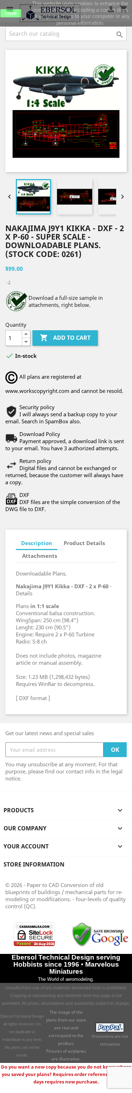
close (11, 13)
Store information (34, 864)
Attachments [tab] (39, 555)
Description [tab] (36, 542)
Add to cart (65, 337)
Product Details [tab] (84, 542)
